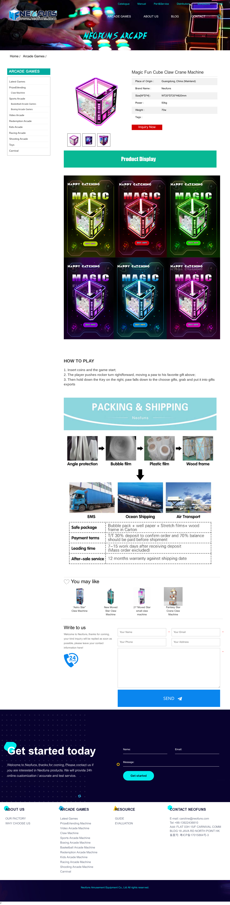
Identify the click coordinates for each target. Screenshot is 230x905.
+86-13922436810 (186, 822)
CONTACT (198, 16)
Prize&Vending (17, 87)
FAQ (220, 4)
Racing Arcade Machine (75, 862)
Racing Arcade (17, 132)
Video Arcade (16, 115)
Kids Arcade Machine (74, 857)
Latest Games (17, 81)
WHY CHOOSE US (17, 823)
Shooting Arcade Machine (76, 867)
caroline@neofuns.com (194, 818)
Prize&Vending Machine (75, 823)
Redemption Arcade (20, 121)
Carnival (14, 150)
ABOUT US (151, 16)
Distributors (183, 4)
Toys (11, 144)
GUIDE (119, 818)
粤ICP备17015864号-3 (194, 835)
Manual (141, 4)
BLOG (175, 16)
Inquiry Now (147, 127)
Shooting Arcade (18, 138)
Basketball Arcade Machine (77, 847)
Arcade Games (34, 56)
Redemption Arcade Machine (78, 852)
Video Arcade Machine (74, 828)
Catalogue (124, 4)
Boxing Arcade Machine (75, 842)
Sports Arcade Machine (75, 838)
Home (14, 56)
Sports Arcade (17, 98)
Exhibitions (204, 4)
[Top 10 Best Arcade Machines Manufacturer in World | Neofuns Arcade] (33, 15)
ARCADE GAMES (119, 16)
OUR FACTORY (15, 818)
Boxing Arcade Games (22, 109)
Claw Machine (18, 93)
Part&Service (161, 4)
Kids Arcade (16, 127)
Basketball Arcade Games (23, 104)
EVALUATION (124, 823)
